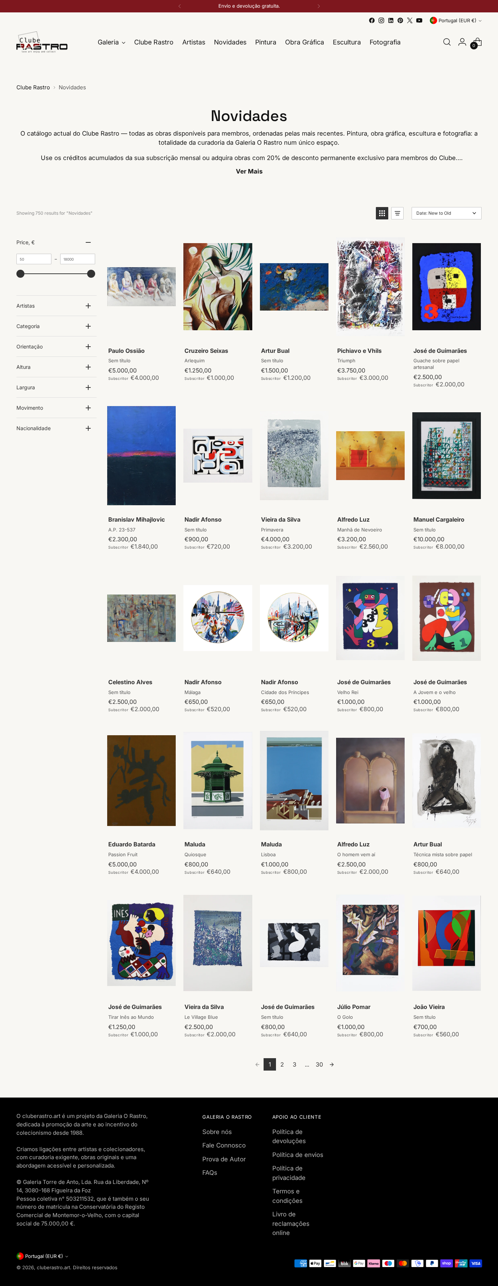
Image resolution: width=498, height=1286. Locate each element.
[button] (382, 213)
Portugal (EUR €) (457, 20)
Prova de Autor (224, 1159)
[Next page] (332, 1064)
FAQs (209, 1172)
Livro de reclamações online (291, 1223)
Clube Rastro (33, 87)
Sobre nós (217, 1131)
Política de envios (297, 1154)
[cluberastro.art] (41, 42)
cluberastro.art (53, 1267)
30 (319, 1064)
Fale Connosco (224, 1145)
